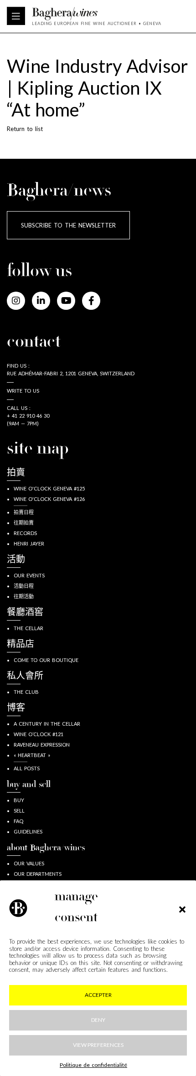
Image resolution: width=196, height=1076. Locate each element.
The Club (26, 692)
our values (29, 863)
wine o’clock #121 (38, 734)
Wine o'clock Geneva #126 (49, 499)
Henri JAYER (29, 543)
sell (19, 810)
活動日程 (24, 586)
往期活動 (24, 596)
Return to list (25, 128)
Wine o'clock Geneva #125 (49, 488)
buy (19, 800)
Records (25, 533)
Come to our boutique (46, 660)
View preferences (98, 1044)
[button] (182, 908)
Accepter (98, 994)
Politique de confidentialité (93, 1064)
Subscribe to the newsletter (68, 225)
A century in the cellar (47, 724)
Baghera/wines (96, 13)
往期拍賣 (24, 522)
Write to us (23, 391)
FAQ (18, 821)
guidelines (28, 831)
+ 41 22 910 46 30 (28, 416)
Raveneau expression (42, 745)
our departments (38, 874)
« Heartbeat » (32, 755)
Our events (29, 575)
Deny (98, 1019)
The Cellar (28, 628)
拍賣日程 (24, 512)
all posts (27, 768)
